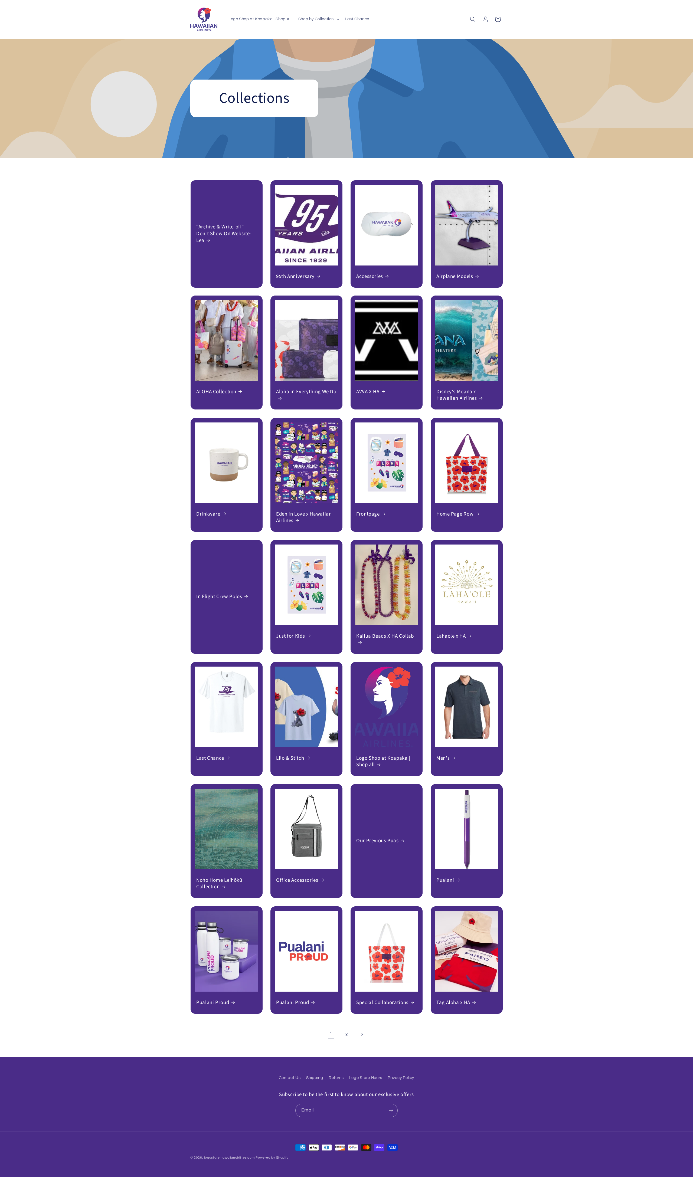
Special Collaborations (382, 1002)
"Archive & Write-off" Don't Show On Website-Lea (223, 234)
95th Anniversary (295, 276)
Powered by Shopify (272, 1157)
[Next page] (362, 1034)
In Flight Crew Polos (219, 597)
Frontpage (368, 514)
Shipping (314, 1078)
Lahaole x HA (451, 636)
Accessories (369, 276)
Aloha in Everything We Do (306, 392)
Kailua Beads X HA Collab (385, 636)
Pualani (445, 880)
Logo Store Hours (365, 1078)
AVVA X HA (368, 392)
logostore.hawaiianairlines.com (229, 1157)
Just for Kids (290, 636)
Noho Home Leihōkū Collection (219, 883)
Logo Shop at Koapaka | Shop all (383, 761)
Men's (443, 758)
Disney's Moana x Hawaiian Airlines (456, 395)
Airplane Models (454, 276)
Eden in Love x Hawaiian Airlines (304, 517)
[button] (318, 19)
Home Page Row (454, 514)
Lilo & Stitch (290, 758)
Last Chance (210, 758)
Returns (336, 1078)
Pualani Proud (212, 1002)
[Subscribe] (391, 1110)
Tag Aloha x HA (453, 1002)
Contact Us (289, 1078)
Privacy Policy (401, 1078)
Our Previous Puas (377, 841)
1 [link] (331, 1034)
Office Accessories (297, 880)
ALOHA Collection (216, 392)
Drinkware (208, 514)
